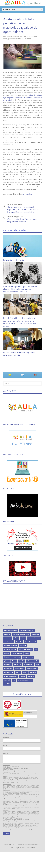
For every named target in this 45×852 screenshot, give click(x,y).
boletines (7, 634)
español (27, 653)
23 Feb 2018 (17, 36)
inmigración (7, 664)
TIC (14, 680)
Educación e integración (13, 260)
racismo (22, 676)
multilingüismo (8, 672)
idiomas (14, 661)
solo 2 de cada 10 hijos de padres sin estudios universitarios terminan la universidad (22, 97)
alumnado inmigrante (10, 630)
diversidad (19, 642)
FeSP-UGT (12, 845)
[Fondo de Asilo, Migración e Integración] (15, 727)
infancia (29, 661)
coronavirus (7, 638)
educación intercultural (25, 649)
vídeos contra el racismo (25, 680)
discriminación (8, 642)
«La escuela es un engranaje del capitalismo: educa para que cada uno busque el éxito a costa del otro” (23, 209)
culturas (23, 638)
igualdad (21, 661)
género (6, 661)
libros (38, 664)
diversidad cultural (30, 642)
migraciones (8, 668)
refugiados (31, 676)
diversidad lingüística (10, 645)
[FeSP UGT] (12, 708)
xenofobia (7, 684)
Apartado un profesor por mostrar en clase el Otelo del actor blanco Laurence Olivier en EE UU (20, 289)
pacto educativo (14, 39)
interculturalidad (28, 664)
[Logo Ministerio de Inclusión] (20, 718)
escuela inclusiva (17, 653)
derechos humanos (34, 638)
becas (5, 39)
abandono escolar (31, 36)
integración (17, 664)
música (25, 672)
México (18, 672)
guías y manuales (28, 657)
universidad (26, 39)
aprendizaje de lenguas (27, 630)
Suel (32, 848)
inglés (36, 661)
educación (23, 645)
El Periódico (27, 194)
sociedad (7, 680)
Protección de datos (22, 694)
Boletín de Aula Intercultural (21, 634)
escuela (6, 653)
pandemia (33, 672)
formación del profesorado (12, 657)
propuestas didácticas (10, 676)
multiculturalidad (19, 668)
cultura (16, 638)
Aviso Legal (14, 848)
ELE (36, 649)
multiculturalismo (32, 668)
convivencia (35, 634)
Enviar (7, 833)
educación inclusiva (10, 649)
